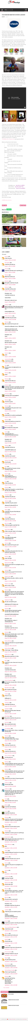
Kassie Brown (7, 964)
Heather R (7, 287)
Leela (6, 799)
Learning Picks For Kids (6, 248)
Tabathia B (7, 702)
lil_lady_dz (7, 304)
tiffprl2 (6, 958)
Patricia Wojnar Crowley (9, 970)
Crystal (6, 921)
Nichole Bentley (8, 562)
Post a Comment (6, 987)
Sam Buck (7, 722)
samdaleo (7, 909)
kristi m (6, 863)
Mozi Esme (7, 523)
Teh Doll (6, 268)
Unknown (6, 275)
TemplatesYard (12, 1019)
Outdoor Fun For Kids (6, 224)
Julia (6, 365)
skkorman (7, 501)
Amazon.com (12, 139)
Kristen (6, 256)
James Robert (7, 529)
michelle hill (7, 708)
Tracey (6, 535)
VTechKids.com (5, 139)
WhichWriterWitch (8, 687)
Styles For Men (11, 994)
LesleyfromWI (7, 876)
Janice (6, 432)
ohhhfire (6, 945)
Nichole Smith (7, 882)
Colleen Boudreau (8, 316)
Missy (6, 660)
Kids (3, 205)
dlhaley (6, 509)
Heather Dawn (7, 425)
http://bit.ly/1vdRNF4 (20, 185)
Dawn (6, 413)
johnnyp (6, 870)
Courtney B (7, 393)
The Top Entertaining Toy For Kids (8, 236)
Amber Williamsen (8, 844)
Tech (5, 205)
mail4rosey (7, 782)
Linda (6, 549)
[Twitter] (11, 6)
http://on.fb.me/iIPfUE (20, 188)
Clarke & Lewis (8, 576)
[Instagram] (16, 6)
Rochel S (6, 353)
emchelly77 (7, 495)
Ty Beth (6, 694)
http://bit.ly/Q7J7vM (19, 186)
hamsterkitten (8, 837)
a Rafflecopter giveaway (7, 200)
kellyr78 (6, 474)
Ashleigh (6, 856)
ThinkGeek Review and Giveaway (13, 999)
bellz (6, 466)
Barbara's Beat (8, 460)
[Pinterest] (14, 6)
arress (6, 811)
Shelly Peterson (8, 654)
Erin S (6, 776)
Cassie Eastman (8, 951)
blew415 (6, 939)
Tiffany (6, 850)
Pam (6, 481)
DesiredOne (7, 262)
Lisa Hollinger (7, 728)
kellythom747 (7, 600)
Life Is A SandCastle (9, 680)
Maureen (6, 888)
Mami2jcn (7, 281)
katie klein (7, 454)
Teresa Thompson (8, 755)
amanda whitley (8, 359)
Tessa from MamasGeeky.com (11, 927)
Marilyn (6, 805)
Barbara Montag (8, 641)
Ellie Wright (7, 716)
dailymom (7, 385)
